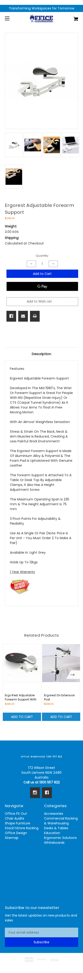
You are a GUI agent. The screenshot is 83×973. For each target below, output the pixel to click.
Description (41, 353)
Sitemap (11, 837)
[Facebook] (11, 316)
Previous (9, 674)
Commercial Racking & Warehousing (61, 821)
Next (73, 674)
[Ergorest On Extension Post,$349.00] (61, 663)
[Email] (23, 316)
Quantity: (42, 255)
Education (52, 833)
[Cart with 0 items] (70, 17)
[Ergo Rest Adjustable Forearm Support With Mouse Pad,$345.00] (22, 663)
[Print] (35, 316)
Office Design (16, 833)
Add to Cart (22, 716)
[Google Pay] (42, 286)
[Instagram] (35, 792)
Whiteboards (54, 842)
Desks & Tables (56, 828)
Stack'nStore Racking (22, 828)
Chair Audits (14, 818)
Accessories (53, 813)
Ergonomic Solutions (60, 837)
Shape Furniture (17, 823)
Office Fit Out (16, 813)
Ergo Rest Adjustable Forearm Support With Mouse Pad (20, 699)
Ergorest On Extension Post (59, 697)
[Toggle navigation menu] (11, 18)
